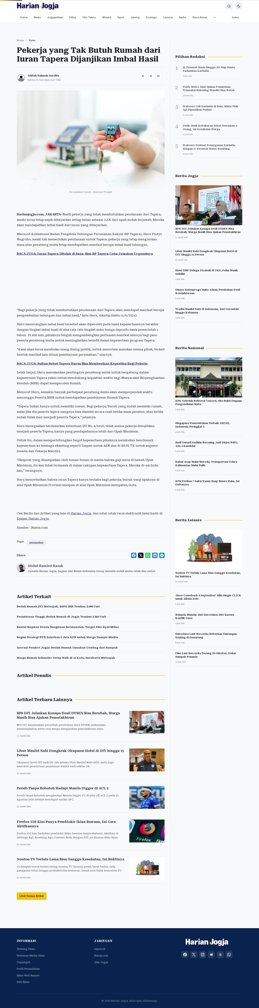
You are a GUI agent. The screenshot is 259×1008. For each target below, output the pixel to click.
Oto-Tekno (89, 17)
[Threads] (220, 954)
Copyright (23, 962)
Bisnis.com (101, 955)
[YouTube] (211, 954)
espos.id (99, 949)
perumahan (36, 542)
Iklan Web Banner (28, 975)
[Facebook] (185, 954)
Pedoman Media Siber (31, 955)
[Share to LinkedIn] (155, 555)
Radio (182, 17)
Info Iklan (23, 982)
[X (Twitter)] (193, 954)
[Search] (229, 6)
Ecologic (151, 17)
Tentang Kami (26, 949)
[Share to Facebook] (133, 555)
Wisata (106, 17)
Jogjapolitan (55, 17)
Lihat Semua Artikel (32, 895)
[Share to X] (140, 555)
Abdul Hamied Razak (45, 566)
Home (23, 17)
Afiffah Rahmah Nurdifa (43, 75)
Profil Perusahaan (28, 968)
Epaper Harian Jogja (33, 518)
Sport (120, 17)
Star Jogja (101, 962)
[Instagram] (202, 954)
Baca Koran (200, 17)
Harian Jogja (81, 513)
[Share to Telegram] (162, 555)
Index (235, 17)
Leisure (168, 17)
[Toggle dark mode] (238, 6)
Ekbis (72, 17)
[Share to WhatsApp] (147, 555)
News (37, 17)
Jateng (135, 17)
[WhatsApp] (229, 954)
